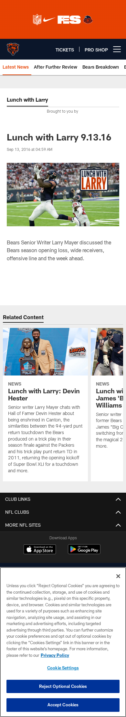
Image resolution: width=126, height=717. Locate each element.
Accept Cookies (63, 704)
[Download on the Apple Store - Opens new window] (40, 549)
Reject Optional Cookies (63, 686)
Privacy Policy (55, 655)
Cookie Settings (63, 667)
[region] (63, 642)
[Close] (118, 576)
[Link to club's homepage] (13, 46)
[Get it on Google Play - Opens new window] (84, 552)
